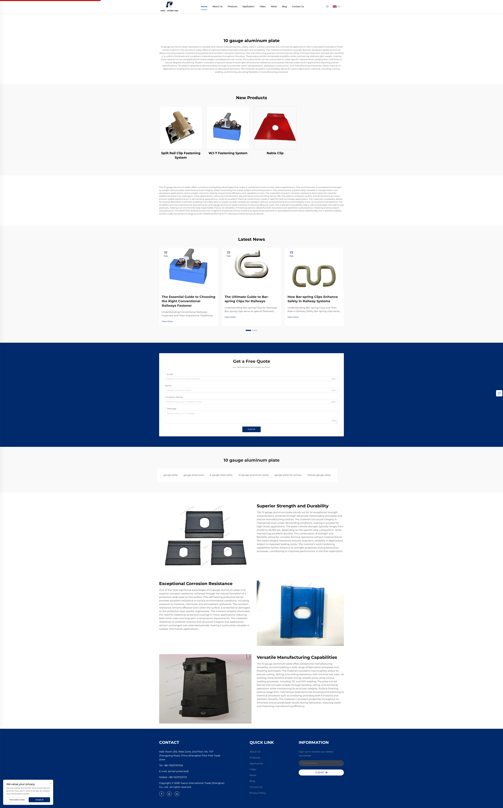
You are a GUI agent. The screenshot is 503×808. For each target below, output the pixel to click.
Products (232, 6)
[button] (248, 330)
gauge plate (170, 475)
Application (248, 6)
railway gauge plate (319, 475)
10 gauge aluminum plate (253, 475)
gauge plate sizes (194, 475)
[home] (169, 6)
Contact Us (298, 6)
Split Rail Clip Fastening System (180, 155)
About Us (217, 6)
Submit (251, 429)
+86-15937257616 (173, 765)
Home (204, 6)
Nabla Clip (275, 153)
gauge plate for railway (288, 475)
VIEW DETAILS (180, 127)
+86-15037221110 (177, 777)
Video (263, 6)
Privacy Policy (258, 792)
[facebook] (161, 793)
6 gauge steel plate (221, 475)
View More (167, 321)
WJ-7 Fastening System (228, 153)
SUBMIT (320, 772)
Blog (284, 6)
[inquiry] (499, 393)
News (274, 6)
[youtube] (169, 793)
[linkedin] (176, 793)
